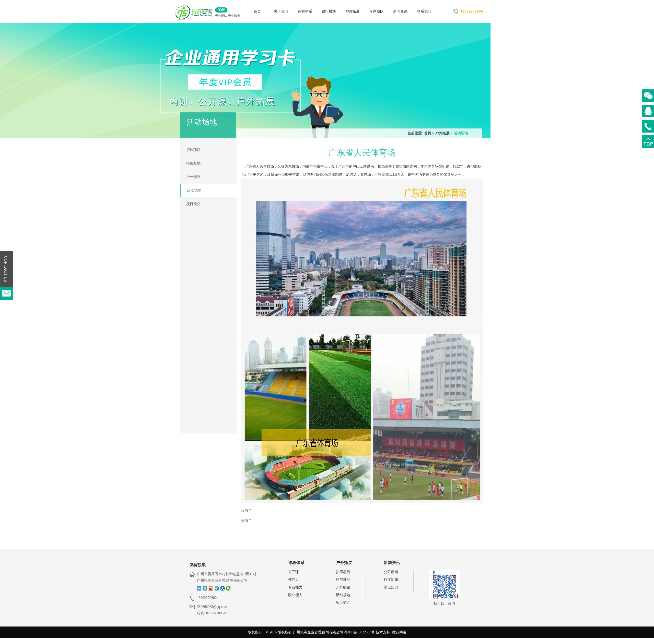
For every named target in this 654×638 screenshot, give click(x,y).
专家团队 (376, 11)
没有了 (246, 511)
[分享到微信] (228, 588)
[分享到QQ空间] (205, 588)
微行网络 (399, 632)
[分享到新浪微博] (211, 588)
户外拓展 (352, 11)
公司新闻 (391, 572)
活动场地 (461, 133)
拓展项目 (193, 150)
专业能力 (295, 587)
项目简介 (193, 204)
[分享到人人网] (222, 588)
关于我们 (281, 11)
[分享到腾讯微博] (217, 588)
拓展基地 (193, 163)
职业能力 (295, 595)
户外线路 (193, 177)
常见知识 (391, 587)
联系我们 (424, 11)
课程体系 (305, 11)
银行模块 (329, 11)
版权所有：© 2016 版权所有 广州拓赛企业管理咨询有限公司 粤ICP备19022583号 (311, 632)
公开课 (293, 572)
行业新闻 (391, 580)
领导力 (293, 580)
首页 (257, 11)
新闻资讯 (400, 11)
